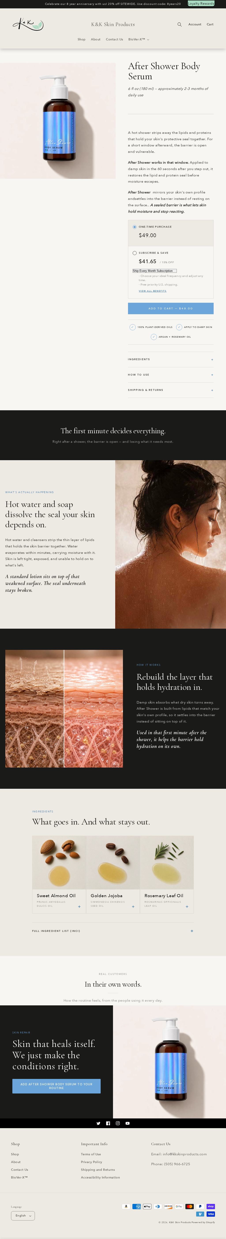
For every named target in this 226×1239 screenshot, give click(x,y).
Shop (15, 1154)
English (21, 1216)
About (16, 1162)
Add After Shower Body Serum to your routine (57, 1086)
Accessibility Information (100, 1177)
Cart (210, 24)
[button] (138, 39)
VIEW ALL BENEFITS (153, 291)
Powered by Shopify (203, 1222)
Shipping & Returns (145, 390)
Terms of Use (91, 1154)
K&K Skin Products (180, 1222)
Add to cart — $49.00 (171, 308)
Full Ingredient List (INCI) (113, 931)
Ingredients (139, 359)
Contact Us (19, 1170)
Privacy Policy (91, 1162)
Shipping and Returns (98, 1170)
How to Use (138, 374)
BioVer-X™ (19, 1177)
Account (195, 24)
